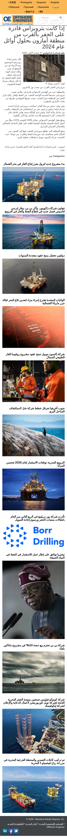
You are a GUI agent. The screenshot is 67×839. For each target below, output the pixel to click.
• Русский (28, 7)
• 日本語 (12, 2)
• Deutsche (43, 7)
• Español (41, 2)
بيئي (51, 156)
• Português (26, 2)
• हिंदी (40, 11)
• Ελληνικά (13, 7)
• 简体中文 (29, 11)
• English (54, 2)
